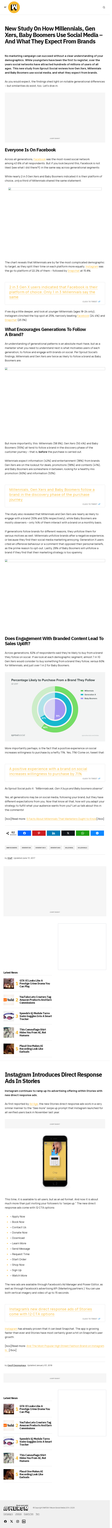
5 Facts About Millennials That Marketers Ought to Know (61, 818)
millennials (82, 848)
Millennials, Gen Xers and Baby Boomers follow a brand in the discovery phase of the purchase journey (52, 494)
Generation (26, 848)
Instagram (92, 266)
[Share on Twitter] (68, 833)
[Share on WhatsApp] (82, 833)
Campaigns (8, 1514)
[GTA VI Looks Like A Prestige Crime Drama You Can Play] (9, 983)
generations (55, 848)
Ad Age (33, 1104)
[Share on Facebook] (24, 833)
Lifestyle (18, 1514)
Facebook (40, 159)
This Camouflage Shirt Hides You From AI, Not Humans (33, 1032)
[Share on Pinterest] (39, 833)
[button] (5, 7)
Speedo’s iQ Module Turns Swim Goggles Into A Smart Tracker (36, 1016)
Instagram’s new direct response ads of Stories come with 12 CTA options (50, 1311)
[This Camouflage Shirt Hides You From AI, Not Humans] (9, 1032)
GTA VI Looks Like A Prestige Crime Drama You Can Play (35, 983)
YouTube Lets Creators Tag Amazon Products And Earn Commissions (36, 999)
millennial (69, 848)
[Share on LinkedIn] (53, 833)
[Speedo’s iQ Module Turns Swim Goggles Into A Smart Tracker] (9, 1016)
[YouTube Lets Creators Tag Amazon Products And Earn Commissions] (9, 1000)
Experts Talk (28, 1514)
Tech (38, 1514)
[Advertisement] (55, 116)
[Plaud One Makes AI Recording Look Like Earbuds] (9, 1049)
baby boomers (12, 848)
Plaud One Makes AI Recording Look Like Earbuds (31, 1048)
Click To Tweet (90, 301)
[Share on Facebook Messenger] (97, 833)
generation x (40, 848)
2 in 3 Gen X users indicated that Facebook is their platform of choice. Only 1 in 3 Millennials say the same (53, 291)
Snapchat (74, 270)
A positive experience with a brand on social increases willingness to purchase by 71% (48, 771)
